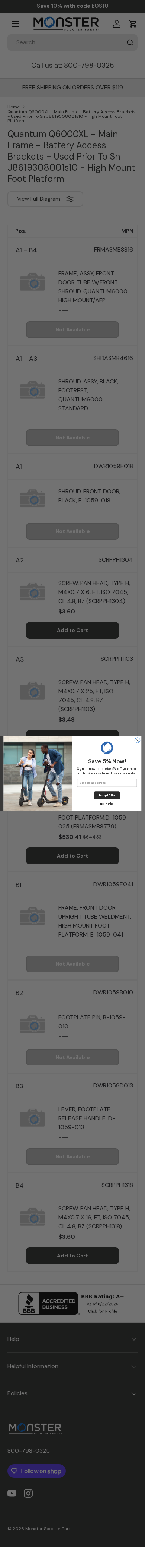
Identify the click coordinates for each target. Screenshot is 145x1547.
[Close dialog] (137, 740)
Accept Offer (107, 795)
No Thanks (106, 803)
